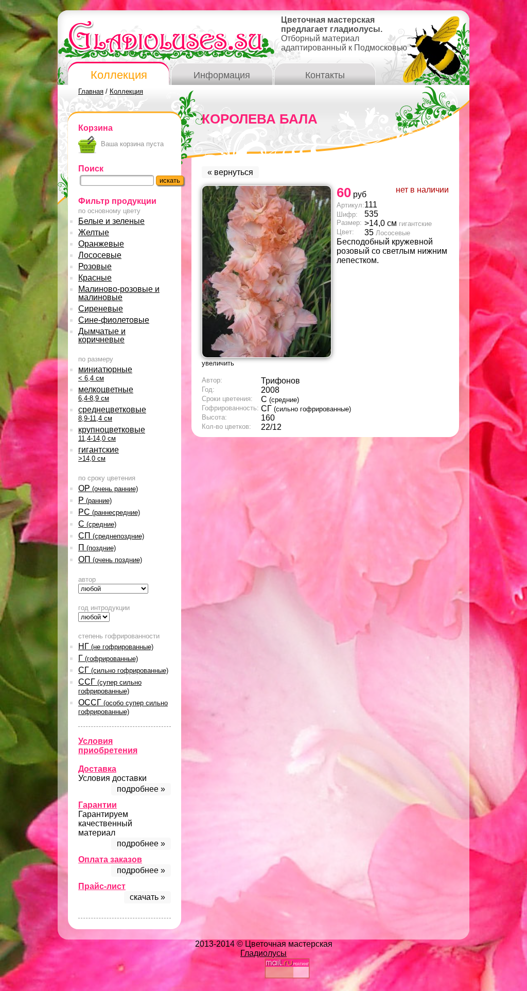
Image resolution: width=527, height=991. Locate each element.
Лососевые (99, 255)
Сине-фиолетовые (113, 320)
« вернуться (230, 172)
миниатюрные (105, 373)
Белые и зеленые (111, 221)
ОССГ (123, 707)
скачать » (147, 897)
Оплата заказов (110, 859)
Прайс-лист (102, 886)
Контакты (325, 75)
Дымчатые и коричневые (102, 335)
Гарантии (97, 805)
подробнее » (141, 789)
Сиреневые (100, 308)
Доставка (97, 768)
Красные (95, 277)
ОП (110, 559)
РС (109, 512)
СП (111, 535)
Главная (90, 91)
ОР (108, 488)
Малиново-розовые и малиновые (119, 293)
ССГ (110, 686)
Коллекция (119, 74)
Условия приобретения (107, 746)
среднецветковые (112, 413)
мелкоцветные (105, 393)
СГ (123, 670)
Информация (222, 75)
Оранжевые (101, 243)
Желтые (93, 232)
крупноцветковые (111, 433)
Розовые (95, 266)
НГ (115, 646)
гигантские (98, 453)
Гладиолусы (263, 953)
